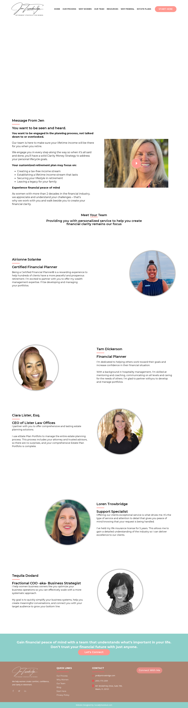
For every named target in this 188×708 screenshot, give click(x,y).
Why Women (63, 680)
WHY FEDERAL (127, 9)
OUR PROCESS (69, 9)
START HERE (166, 9)
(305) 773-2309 (101, 681)
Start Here (61, 691)
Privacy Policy (63, 695)
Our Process (62, 676)
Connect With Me (149, 670)
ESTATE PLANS (144, 9)
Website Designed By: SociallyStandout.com (94, 705)
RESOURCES (112, 9)
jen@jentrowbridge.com (105, 675)
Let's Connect (94, 652)
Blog (59, 687)
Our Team (61, 683)
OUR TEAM (99, 9)
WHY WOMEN (85, 9)
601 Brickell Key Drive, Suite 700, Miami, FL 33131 (108, 687)
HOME (57, 9)
